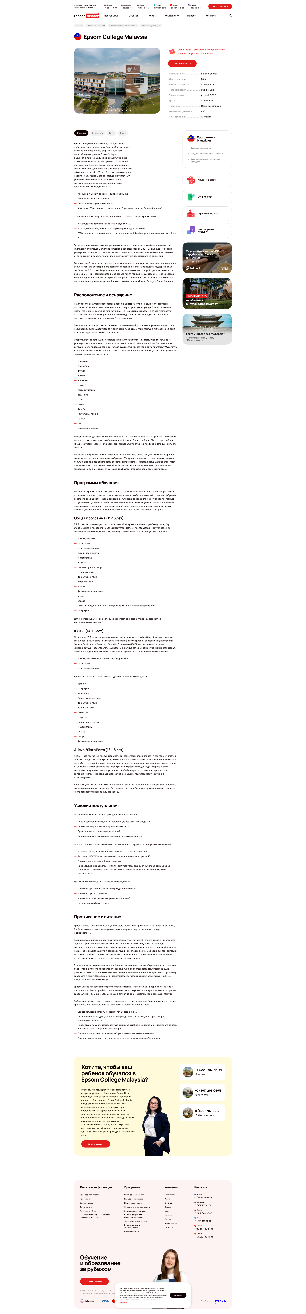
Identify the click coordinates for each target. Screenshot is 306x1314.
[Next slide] (160, 80)
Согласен (178, 1295)
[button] (103, 110)
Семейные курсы (131, 1231)
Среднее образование (134, 1195)
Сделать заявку (87, 1203)
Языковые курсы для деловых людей (133, 1226)
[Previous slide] (74, 80)
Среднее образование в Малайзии (207, 153)
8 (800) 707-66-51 (207, 1110)
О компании (170, 1195)
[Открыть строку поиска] (230, 15)
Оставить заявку (96, 1144)
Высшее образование (201, 148)
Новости (168, 1215)
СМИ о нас (169, 1227)
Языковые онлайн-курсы (134, 1211)
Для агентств (86, 1207)
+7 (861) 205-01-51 (127, 8)
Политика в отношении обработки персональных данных (95, 1216)
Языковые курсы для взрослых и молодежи (206, 160)
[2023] (220, 1301)
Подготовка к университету (136, 1203)
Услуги (167, 1199)
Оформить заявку (182, 63)
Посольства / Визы (88, 1211)
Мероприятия (171, 1223)
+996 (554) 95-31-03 (177, 8)
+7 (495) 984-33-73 (110, 8)
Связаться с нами (220, 6)
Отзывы (168, 1207)
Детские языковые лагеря (135, 1221)
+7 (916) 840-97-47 (143, 8)
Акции (167, 1211)
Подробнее (123, 1302)
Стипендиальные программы (137, 1207)
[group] (117, 81)
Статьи (168, 1219)
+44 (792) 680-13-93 (194, 8)
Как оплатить (86, 1199)
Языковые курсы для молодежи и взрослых (133, 1216)
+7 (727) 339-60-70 (159, 8)
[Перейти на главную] (86, 15)
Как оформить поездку (90, 1195)
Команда (168, 1203)
